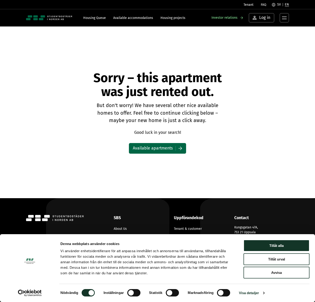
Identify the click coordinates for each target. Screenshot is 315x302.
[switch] (133, 292)
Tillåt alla (276, 246)
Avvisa (276, 273)
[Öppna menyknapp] (284, 17)
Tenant (248, 5)
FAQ (263, 5)
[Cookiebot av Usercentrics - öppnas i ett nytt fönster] (30, 293)
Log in (264, 17)
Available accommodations (133, 18)
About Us (120, 229)
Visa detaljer (249, 293)
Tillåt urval (276, 259)
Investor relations (224, 18)
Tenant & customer (188, 229)
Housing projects (172, 18)
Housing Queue (94, 18)
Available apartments (153, 148)
